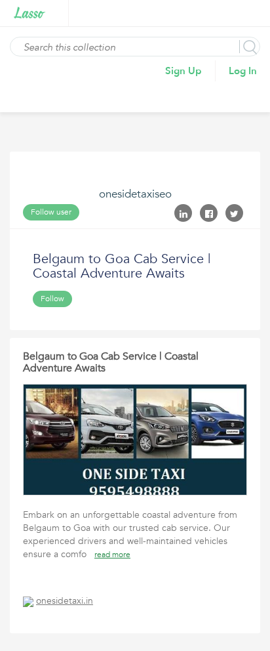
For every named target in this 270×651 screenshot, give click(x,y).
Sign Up (183, 70)
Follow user (51, 212)
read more (112, 554)
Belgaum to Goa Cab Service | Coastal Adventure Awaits (111, 362)
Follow (52, 298)
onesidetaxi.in (64, 601)
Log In (243, 70)
